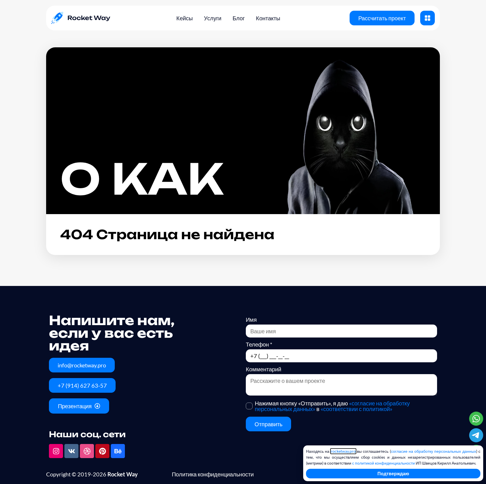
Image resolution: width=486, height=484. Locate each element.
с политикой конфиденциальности (383, 463)
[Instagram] (56, 451)
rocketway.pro (343, 451)
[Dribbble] (87, 451)
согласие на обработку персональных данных (433, 451)
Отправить (268, 424)
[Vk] (71, 451)
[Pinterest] (102, 451)
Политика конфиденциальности (213, 474)
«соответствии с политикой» (356, 408)
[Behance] (118, 451)
